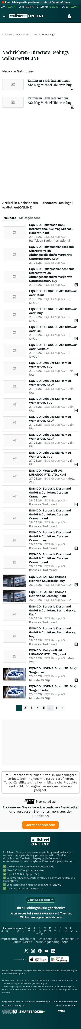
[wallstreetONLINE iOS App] (38, 961)
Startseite (7, 34)
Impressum (8, 939)
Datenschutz (48, 939)
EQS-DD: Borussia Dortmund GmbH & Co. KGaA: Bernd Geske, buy (52, 632)
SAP (70, 585)
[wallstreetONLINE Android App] (59, 961)
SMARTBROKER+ (54, 884)
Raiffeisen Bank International (49, 240)
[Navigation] (4, 16)
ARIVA (16, 973)
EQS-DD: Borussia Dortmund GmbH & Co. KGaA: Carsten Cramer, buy (50, 492)
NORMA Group (39, 680)
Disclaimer (27, 939)
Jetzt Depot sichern (40, 899)
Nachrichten (23, 34)
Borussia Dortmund (43, 504)
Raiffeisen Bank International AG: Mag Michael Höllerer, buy (50, 82)
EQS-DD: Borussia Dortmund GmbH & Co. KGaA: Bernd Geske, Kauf (52, 610)
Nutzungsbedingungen (52, 942)
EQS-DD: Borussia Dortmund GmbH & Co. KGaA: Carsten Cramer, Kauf (50, 514)
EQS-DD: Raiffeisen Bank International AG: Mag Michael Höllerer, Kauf (50, 229)
